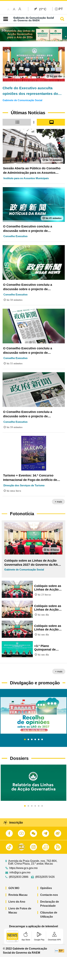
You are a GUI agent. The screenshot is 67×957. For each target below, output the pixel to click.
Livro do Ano (16, 901)
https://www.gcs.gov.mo (23, 868)
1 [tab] (25, 739)
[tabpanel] (33, 715)
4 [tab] (35, 739)
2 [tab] (28, 739)
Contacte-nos (49, 894)
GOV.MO (13, 888)
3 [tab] (32, 739)
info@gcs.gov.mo (19, 872)
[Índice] (5, 19)
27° (42, 9)
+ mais (58, 501)
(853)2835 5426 (45, 877)
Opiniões (46, 888)
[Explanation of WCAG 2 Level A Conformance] (59, 950)
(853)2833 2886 (18, 877)
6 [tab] (42, 739)
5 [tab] (38, 739)
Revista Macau (17, 894)
